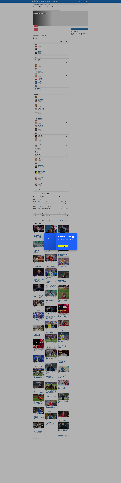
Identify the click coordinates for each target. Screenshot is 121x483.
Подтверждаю (63, 246)
